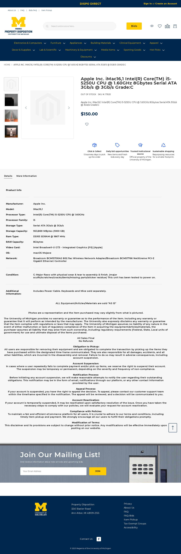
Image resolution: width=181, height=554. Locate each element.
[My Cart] (175, 26)
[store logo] (18, 26)
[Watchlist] (152, 26)
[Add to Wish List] (86, 124)
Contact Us (86, 539)
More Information (26, 176)
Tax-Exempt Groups (135, 523)
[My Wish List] (160, 26)
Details (8, 176)
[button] (25, 108)
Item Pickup (46, 10)
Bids (134, 26)
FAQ (22, 10)
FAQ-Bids (129, 515)
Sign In (148, 3)
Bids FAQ (33, 10)
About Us (12, 10)
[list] (90, 50)
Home (7, 65)
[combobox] (79, 26)
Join (97, 471)
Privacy (128, 504)
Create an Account (166, 3)
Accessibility (131, 527)
